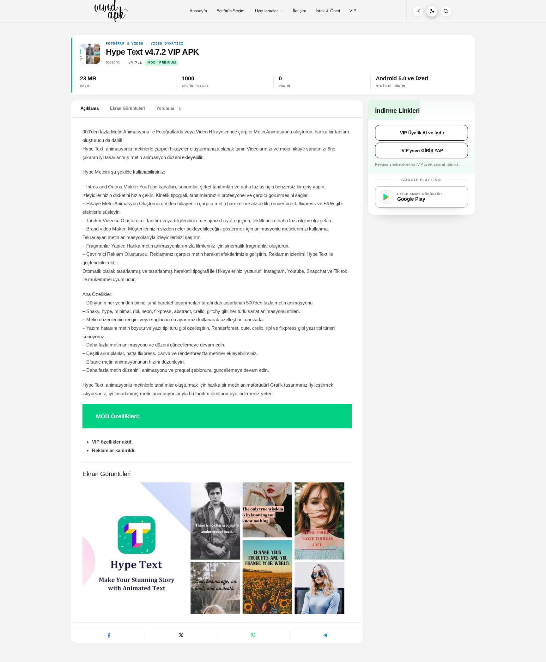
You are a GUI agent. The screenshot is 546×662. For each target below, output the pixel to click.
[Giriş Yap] (418, 11)
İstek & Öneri (328, 11)
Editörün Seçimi (231, 11)
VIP (352, 11)
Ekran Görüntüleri (127, 108)
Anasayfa (198, 11)
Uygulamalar (266, 11)
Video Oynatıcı (167, 43)
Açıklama (90, 108)
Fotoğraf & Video (124, 43)
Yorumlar (168, 108)
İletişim (299, 11)
